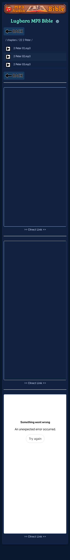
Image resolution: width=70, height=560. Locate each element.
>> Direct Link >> (35, 229)
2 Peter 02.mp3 (22, 56)
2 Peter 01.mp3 (22, 48)
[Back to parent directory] (14, 31)
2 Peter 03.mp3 (22, 64)
